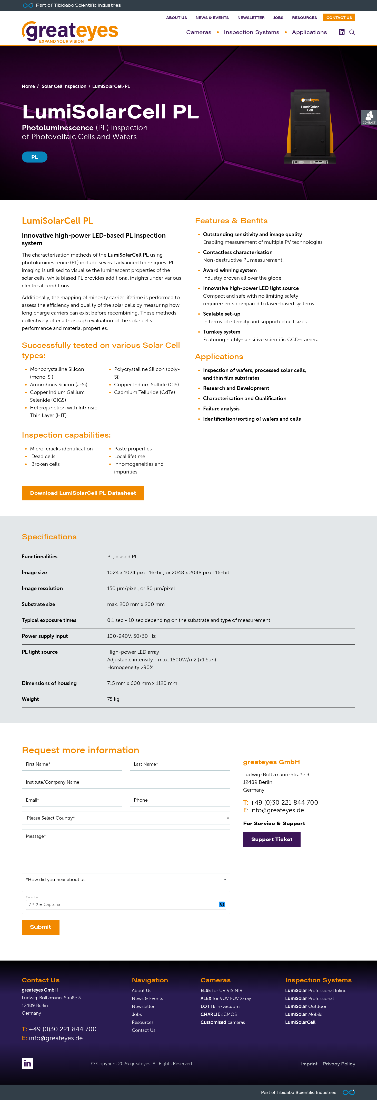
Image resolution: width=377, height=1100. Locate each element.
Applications (309, 32)
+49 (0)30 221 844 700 (284, 802)
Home (28, 86)
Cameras (198, 32)
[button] (222, 905)
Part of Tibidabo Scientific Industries (298, 1092)
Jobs (278, 17)
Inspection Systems (251, 32)
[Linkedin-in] (27, 1063)
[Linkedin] (342, 32)
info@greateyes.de (277, 810)
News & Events (212, 17)
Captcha (32, 897)
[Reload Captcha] (222, 904)
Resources (304, 17)
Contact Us (339, 17)
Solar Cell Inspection (63, 86)
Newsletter (251, 17)
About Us (176, 17)
